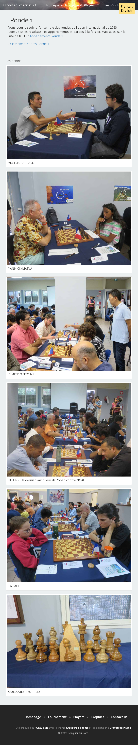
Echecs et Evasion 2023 (19, 5)
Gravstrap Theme (77, 727)
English (126, 10)
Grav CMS (42, 727)
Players (89, 5)
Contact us (119, 717)
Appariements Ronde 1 (46, 36)
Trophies (103, 5)
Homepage (54, 5)
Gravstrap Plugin (120, 727)
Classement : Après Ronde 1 (29, 44)
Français (127, 6)
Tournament (73, 5)
